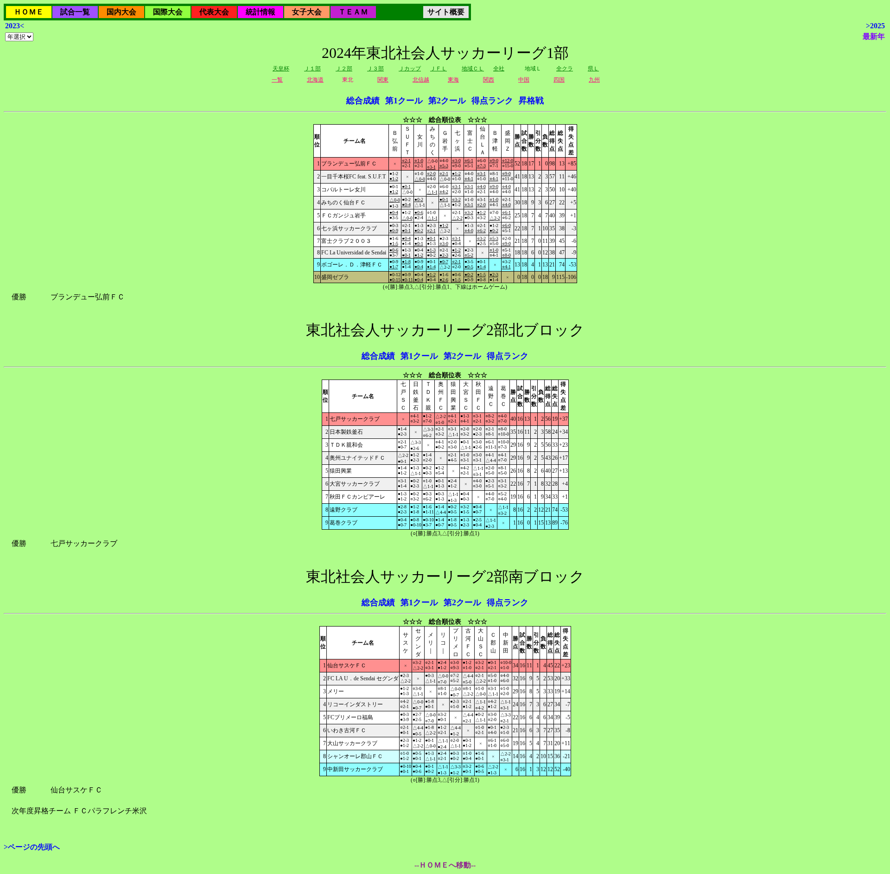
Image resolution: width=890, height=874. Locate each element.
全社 (498, 68)
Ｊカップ (410, 68)
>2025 (875, 26)
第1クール (404, 100)
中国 (523, 79)
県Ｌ (593, 68)
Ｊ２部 (344, 68)
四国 (559, 79)
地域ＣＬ (473, 68)
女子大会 (307, 12)
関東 (382, 79)
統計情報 (260, 12)
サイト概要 (445, 12)
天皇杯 (281, 68)
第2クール (447, 100)
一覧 (277, 79)
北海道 (315, 79)
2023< (14, 26)
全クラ (564, 68)
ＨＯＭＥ (29, 12)
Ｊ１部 (312, 68)
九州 (594, 79)
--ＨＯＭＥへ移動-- (445, 865)
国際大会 (168, 12)
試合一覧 (75, 12)
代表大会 (214, 12)
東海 (453, 79)
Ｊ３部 (375, 68)
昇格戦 (531, 100)
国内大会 (121, 12)
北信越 (421, 79)
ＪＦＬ (438, 68)
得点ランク (492, 100)
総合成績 (363, 100)
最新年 (874, 36)
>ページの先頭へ (32, 847)
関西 (488, 79)
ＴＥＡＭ (353, 12)
